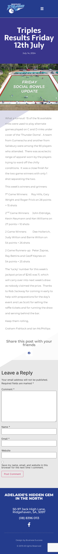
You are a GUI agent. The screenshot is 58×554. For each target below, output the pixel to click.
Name (5, 427)
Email (5, 439)
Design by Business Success (29, 540)
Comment (7, 389)
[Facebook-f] (29, 524)
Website (5, 450)
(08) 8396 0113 (29, 518)
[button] (42, 8)
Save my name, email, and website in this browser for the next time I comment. (24, 466)
